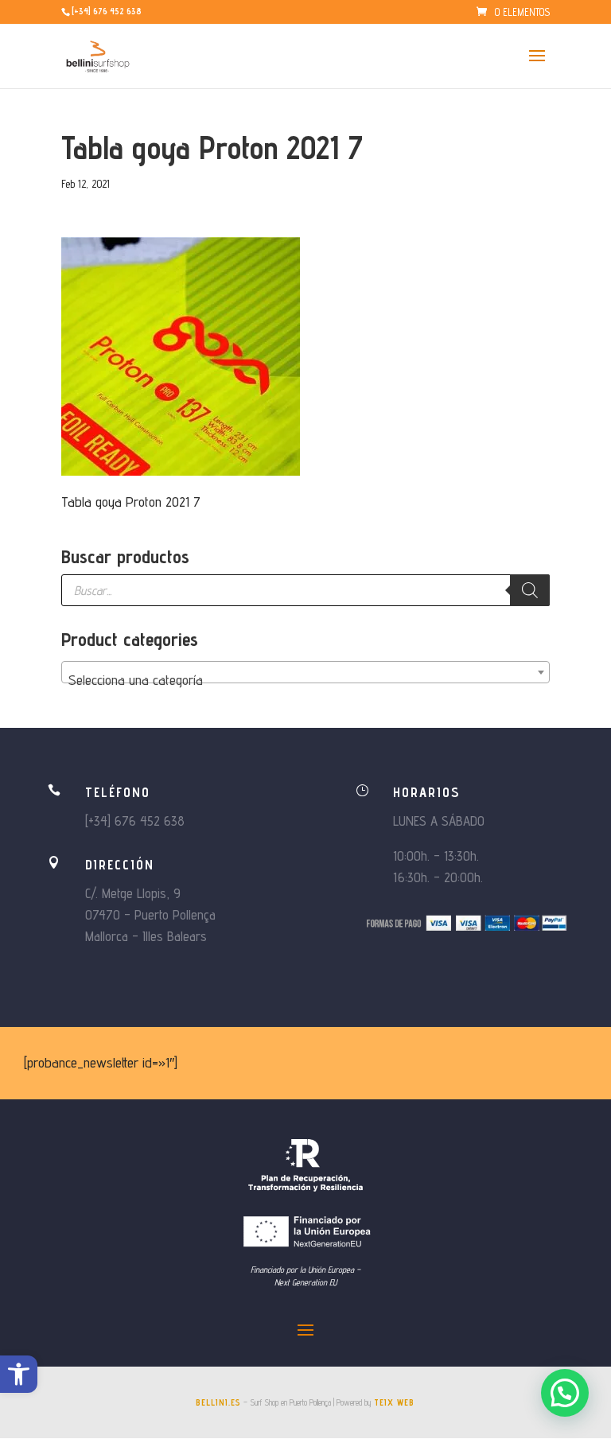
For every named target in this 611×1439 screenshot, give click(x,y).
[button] (18, 1374)
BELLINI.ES (218, 1402)
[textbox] (305, 680)
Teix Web (394, 1402)
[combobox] (305, 672)
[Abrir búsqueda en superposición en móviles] (305, 590)
